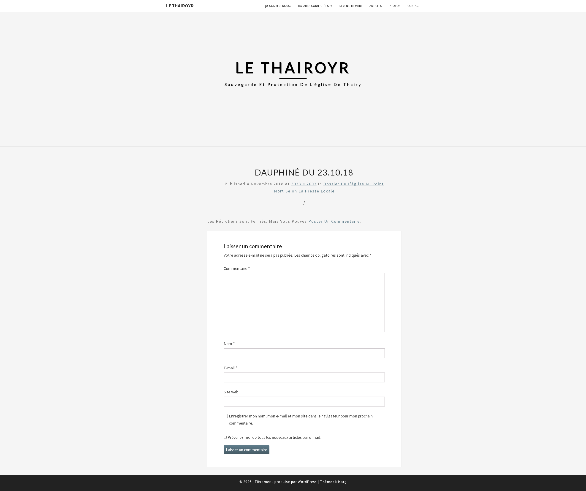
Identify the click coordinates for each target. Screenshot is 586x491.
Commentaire (237, 268)
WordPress (307, 481)
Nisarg (341, 481)
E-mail (230, 367)
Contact (413, 6)
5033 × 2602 (304, 184)
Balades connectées (313, 6)
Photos (395, 6)
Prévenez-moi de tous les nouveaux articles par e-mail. (274, 437)
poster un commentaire (334, 221)
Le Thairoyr (180, 5)
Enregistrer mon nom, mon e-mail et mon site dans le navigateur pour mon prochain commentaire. (301, 419)
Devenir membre (351, 6)
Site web (231, 392)
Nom (229, 343)
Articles (375, 6)
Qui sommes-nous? (277, 6)
